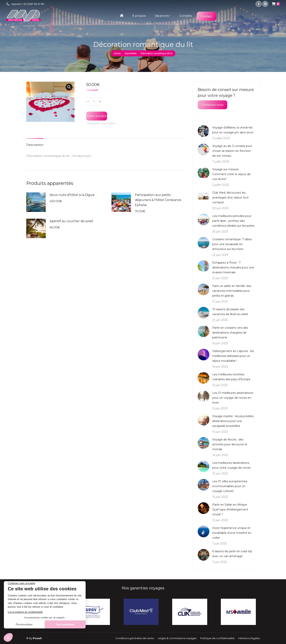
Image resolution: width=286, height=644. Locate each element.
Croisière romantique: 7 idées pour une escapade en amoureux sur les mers (232, 244)
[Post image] (203, 131)
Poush (37, 638)
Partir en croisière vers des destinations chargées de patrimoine (230, 332)
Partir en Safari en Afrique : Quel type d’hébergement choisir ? (230, 509)
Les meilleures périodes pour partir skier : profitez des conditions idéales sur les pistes (233, 220)
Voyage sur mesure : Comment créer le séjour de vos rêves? (231, 174)
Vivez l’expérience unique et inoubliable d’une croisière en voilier (231, 532)
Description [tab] (34, 145)
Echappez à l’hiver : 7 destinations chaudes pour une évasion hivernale (233, 267)
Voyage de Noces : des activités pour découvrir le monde (229, 444)
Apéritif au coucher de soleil (71, 221)
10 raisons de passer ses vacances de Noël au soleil (230, 312)
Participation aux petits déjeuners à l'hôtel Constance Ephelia (158, 200)
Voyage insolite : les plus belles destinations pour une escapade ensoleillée (233, 421)
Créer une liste (96, 116)
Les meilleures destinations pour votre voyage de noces (231, 465)
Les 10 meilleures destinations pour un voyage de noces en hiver (232, 397)
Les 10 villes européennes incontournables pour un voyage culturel (229, 486)
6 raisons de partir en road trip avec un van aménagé (232, 554)
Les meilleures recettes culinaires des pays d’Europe (231, 377)
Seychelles (108, 123)
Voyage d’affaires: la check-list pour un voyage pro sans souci (233, 130)
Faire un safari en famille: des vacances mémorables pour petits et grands (231, 290)
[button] (69, 87)
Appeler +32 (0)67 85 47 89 (27, 3)
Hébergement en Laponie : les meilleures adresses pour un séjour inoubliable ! (233, 356)
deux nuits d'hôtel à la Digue (72, 195)
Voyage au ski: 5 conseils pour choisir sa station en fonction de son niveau (232, 150)
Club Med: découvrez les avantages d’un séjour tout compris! (230, 197)
